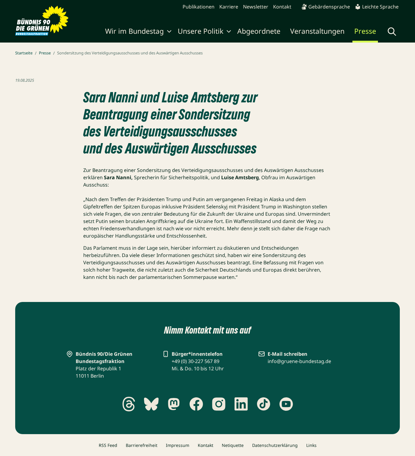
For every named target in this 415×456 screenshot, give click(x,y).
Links (311, 445)
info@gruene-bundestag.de (299, 361)
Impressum (177, 445)
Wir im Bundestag (134, 31)
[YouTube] (286, 404)
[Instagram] (218, 404)
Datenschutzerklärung (275, 445)
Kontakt (282, 6)
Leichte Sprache (380, 6)
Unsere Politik (200, 31)
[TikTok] (263, 404)
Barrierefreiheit (141, 445)
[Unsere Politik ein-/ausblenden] (228, 32)
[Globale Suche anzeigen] (391, 31)
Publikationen (198, 6)
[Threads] (128, 404)
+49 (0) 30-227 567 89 (195, 361)
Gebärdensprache (329, 6)
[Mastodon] (173, 404)
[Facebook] (196, 404)
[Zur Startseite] (42, 21)
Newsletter (255, 6)
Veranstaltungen (317, 31)
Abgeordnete (258, 31)
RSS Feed (108, 445)
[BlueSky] (151, 404)
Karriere (228, 6)
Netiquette (233, 445)
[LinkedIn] (241, 404)
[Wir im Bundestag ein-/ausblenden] (169, 32)
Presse (365, 31)
